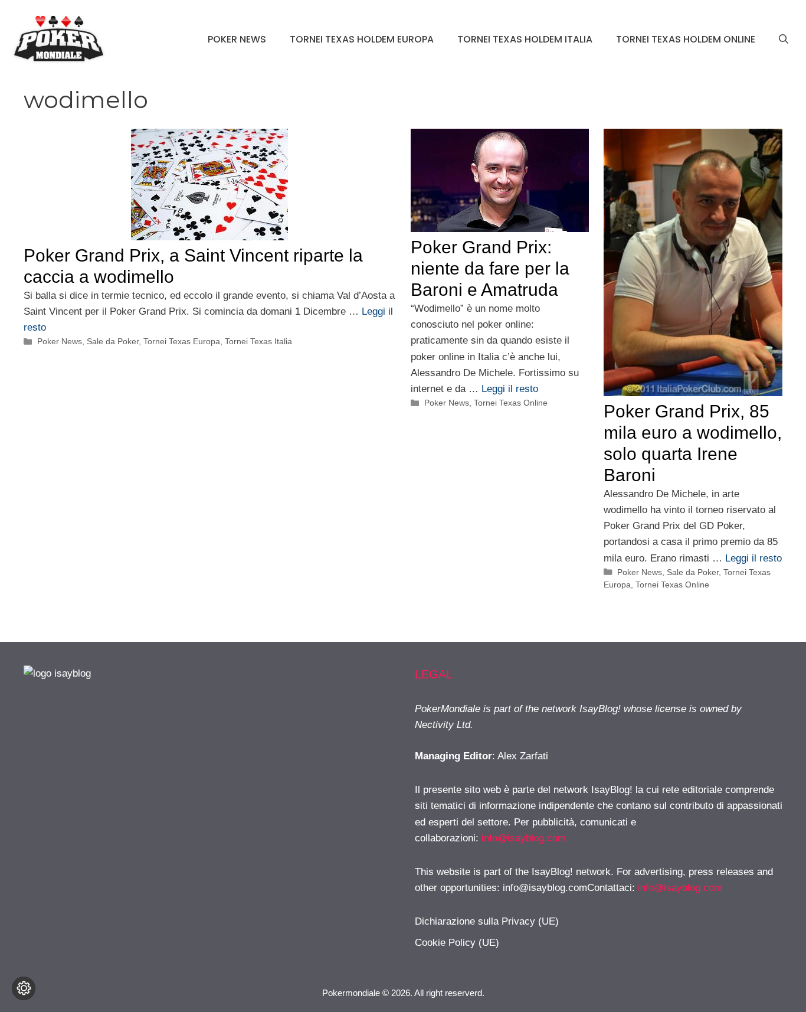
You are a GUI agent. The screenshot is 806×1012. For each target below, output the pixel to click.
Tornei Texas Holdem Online (685, 39)
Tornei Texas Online (511, 402)
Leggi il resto (509, 388)
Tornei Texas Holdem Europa (362, 39)
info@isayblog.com (523, 838)
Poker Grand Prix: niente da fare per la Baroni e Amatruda (490, 268)
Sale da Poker (113, 341)
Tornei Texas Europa (181, 341)
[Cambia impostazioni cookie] (23, 988)
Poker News (237, 39)
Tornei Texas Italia (258, 341)
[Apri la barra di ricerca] (783, 39)
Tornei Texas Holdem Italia (524, 39)
